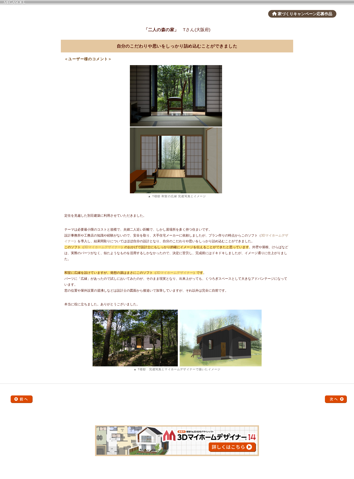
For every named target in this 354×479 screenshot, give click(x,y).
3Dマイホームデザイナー (102, 247)
